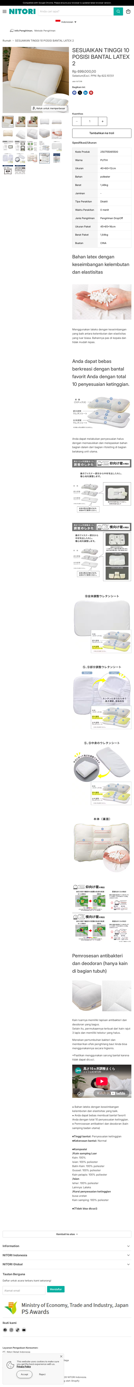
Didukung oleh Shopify (67, 1380)
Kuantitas (77, 113)
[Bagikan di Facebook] (74, 93)
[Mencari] (118, 11)
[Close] (61, 1356)
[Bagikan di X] (80, 93)
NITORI (79, 81)
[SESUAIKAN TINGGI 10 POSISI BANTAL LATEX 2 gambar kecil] (7, 121)
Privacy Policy (24, 1366)
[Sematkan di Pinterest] (91, 93)
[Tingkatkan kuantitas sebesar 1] (102, 121)
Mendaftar (56, 1289)
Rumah (7, 40)
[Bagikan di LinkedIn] (85, 93)
